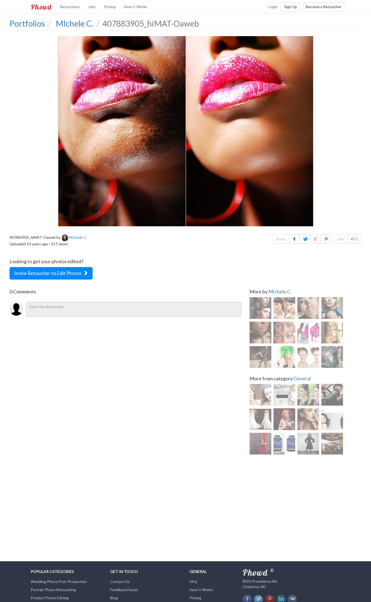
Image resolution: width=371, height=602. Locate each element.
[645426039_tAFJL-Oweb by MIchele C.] (332, 308)
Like (341, 239)
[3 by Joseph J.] (308, 395)
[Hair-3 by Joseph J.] (332, 419)
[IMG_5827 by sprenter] (308, 443)
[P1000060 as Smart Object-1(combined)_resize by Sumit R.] (260, 395)
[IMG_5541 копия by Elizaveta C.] (260, 443)
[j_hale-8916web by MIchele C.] (308, 308)
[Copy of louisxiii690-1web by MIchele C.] (260, 332)
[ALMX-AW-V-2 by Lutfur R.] (284, 443)
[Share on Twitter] (305, 239)
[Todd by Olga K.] (332, 395)
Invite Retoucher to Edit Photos (48, 273)
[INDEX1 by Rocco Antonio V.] (284, 395)
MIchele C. (279, 291)
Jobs (92, 6)
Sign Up (290, 6)
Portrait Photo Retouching (53, 589)
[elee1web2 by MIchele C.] (332, 357)
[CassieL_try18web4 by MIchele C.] (284, 332)
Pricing (110, 6)
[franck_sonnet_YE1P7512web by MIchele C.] (332, 332)
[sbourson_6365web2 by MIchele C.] (260, 308)
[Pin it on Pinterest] (326, 239)
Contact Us (120, 581)
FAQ (193, 581)
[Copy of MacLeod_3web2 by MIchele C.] (308, 357)
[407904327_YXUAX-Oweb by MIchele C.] (308, 332)
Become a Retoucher (323, 6)
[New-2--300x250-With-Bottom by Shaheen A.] (332, 443)
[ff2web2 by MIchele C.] (284, 308)
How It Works (135, 6)
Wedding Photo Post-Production (59, 581)
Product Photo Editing (50, 597)
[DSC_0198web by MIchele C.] (284, 357)
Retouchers (70, 6)
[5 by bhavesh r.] (260, 419)
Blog (114, 597)
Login (273, 6)
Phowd (41, 6)
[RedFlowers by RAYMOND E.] (308, 419)
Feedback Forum (124, 589)
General (302, 378)
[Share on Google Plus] (315, 239)
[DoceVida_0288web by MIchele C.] (260, 357)
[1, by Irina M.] (284, 419)
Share (281, 239)
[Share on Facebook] (294, 239)
